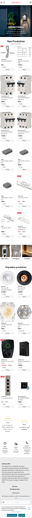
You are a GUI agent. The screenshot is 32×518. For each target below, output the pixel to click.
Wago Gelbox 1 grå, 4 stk (7, 198)
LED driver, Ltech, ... (23, 197)
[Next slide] (29, 426)
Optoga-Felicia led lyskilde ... (6, 325)
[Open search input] (4, 2)
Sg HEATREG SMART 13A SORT (23, 399)
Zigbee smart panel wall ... (23, 62)
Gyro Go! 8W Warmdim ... (21, 289)
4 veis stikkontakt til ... (7, 398)
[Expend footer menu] (29, 489)
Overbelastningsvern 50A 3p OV (24, 133)
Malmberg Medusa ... (7, 61)
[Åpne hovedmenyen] (1, 2)
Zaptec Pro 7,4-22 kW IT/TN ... (7, 362)
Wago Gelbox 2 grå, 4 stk (24, 162)
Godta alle (21, 515)
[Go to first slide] (29, 21)
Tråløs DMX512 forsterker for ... (22, 228)
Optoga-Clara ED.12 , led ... (23, 325)
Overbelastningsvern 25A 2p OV (7, 98)
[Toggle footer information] (29, 486)
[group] (7, 425)
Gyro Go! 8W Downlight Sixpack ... (7, 289)
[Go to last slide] (2, 426)
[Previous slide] (2, 21)
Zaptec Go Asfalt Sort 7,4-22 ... (24, 362)
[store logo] (16, 2)
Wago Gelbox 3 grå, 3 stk (7, 162)
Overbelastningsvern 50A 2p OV (24, 98)
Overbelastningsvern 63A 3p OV (7, 133)
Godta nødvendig (12, 515)
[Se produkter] (5, 251)
